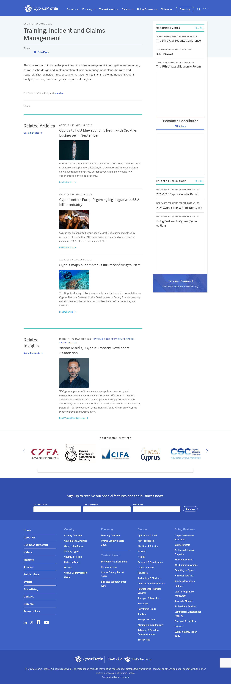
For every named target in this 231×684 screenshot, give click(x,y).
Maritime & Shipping (148, 546)
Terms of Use (32, 611)
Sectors (126, 9)
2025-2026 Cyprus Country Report (177, 194)
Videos (165, 9)
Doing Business (146, 9)
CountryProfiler (138, 659)
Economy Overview (110, 535)
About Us (30, 537)
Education (143, 603)
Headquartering (109, 567)
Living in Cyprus (72, 562)
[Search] (199, 9)
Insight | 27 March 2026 (75, 339)
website (59, 93)
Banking (142, 551)
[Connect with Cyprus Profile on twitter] (32, 622)
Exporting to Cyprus (184, 570)
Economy (87, 9)
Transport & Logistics (148, 598)
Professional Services (185, 606)
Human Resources (184, 559)
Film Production (146, 541)
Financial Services (184, 575)
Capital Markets (146, 567)
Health (141, 557)
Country (71, 9)
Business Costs (182, 545)
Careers (29, 604)
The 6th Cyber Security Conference (178, 41)
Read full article (66, 182)
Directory (185, 9)
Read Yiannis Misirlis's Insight (72, 418)
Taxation (179, 626)
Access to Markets (184, 601)
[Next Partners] (206, 451)
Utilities (179, 586)
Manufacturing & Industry (150, 625)
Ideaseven (123, 677)
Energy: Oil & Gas (146, 619)
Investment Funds (147, 609)
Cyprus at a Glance (73, 546)
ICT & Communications (186, 565)
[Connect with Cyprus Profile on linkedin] (25, 622)
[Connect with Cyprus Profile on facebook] (38, 622)
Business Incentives (185, 581)
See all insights (32, 352)
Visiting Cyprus (72, 551)
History (68, 567)
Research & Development (150, 562)
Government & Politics (75, 541)
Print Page (43, 52)
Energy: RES (144, 639)
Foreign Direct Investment (114, 561)
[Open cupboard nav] (205, 9)
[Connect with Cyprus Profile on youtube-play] (46, 623)
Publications (32, 574)
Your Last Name (90, 505)
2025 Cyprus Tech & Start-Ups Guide (179, 208)
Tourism (142, 614)
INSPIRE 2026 (164, 54)
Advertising (31, 589)
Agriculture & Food (147, 535)
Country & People (73, 557)
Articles (28, 567)
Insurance (143, 573)
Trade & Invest (107, 9)
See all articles (32, 132)
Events (28, 581)
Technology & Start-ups (149, 578)
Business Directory (36, 544)
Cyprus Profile (41, 9)
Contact (29, 596)
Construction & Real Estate (151, 583)
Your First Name (40, 505)
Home (27, 530)
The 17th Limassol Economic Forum (178, 66)
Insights (29, 559)
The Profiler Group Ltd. (187, 189)
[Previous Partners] (25, 451)
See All (199, 28)
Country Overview (73, 535)
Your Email (138, 505)
